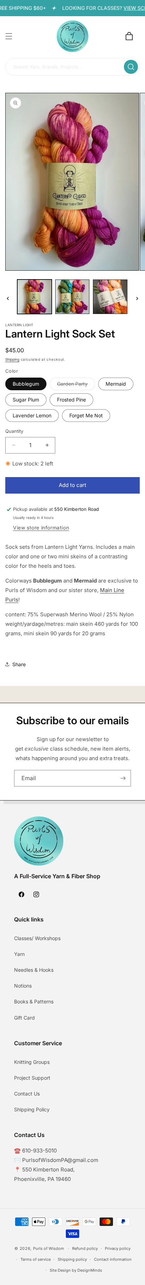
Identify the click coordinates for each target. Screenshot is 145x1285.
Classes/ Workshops (37, 938)
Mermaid (116, 384)
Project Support (32, 1078)
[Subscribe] (123, 778)
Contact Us (27, 1094)
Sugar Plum (26, 400)
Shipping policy (72, 1259)
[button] (9, 36)
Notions (23, 986)
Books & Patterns (33, 1001)
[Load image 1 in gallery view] (34, 297)
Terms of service (35, 1259)
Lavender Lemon (32, 415)
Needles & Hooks (33, 970)
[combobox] (72, 67)
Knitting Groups (32, 1062)
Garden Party (76, 385)
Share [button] (19, 664)
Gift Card (24, 1018)
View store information (41, 528)
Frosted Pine (71, 400)
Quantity (14, 431)
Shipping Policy (32, 1109)
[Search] (131, 67)
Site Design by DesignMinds (76, 1270)
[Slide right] (137, 298)
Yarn (19, 954)
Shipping (12, 359)
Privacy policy (118, 1248)
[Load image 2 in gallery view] (72, 297)
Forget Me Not (86, 415)
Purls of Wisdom (48, 1248)
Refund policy (85, 1248)
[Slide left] (7, 298)
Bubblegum (26, 384)
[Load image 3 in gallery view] (110, 297)
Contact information (113, 1259)
